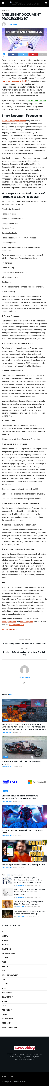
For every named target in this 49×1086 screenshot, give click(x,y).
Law (3, 979)
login (8, 875)
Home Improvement (10, 975)
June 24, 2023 (18, 767)
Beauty (5, 940)
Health (5, 966)
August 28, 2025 (31, 917)
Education (6, 949)
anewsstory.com (26, 621)
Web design (6, 1023)
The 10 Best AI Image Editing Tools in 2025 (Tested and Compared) (28, 902)
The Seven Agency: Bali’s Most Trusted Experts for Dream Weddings (29, 912)
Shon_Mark (13, 24)
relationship (7, 997)
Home (3, 10)
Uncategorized (8, 1019)
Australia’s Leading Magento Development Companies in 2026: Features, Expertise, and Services (28, 879)
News (4, 988)
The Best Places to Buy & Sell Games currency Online (22, 831)
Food (4, 962)
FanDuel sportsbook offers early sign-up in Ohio (23, 864)
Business (5, 945)
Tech (8, 10)
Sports (5, 1001)
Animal (5, 936)
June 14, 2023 (18, 801)
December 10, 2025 (31, 897)
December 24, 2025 (31, 885)
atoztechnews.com (16, 624)
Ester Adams (7, 732)
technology (7, 1010)
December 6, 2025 (31, 907)
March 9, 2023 (18, 836)
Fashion (5, 958)
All (3, 932)
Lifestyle (6, 984)
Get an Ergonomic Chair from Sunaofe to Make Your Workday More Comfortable (29, 891)
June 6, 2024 (17, 732)
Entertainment (8, 953)
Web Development (9, 1027)
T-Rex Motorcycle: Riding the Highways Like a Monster (22, 762)
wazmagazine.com (9, 621)
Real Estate (7, 993)
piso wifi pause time (10, 629)
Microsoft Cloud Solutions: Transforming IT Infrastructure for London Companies (21, 797)
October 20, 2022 (19, 868)
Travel (5, 1014)
